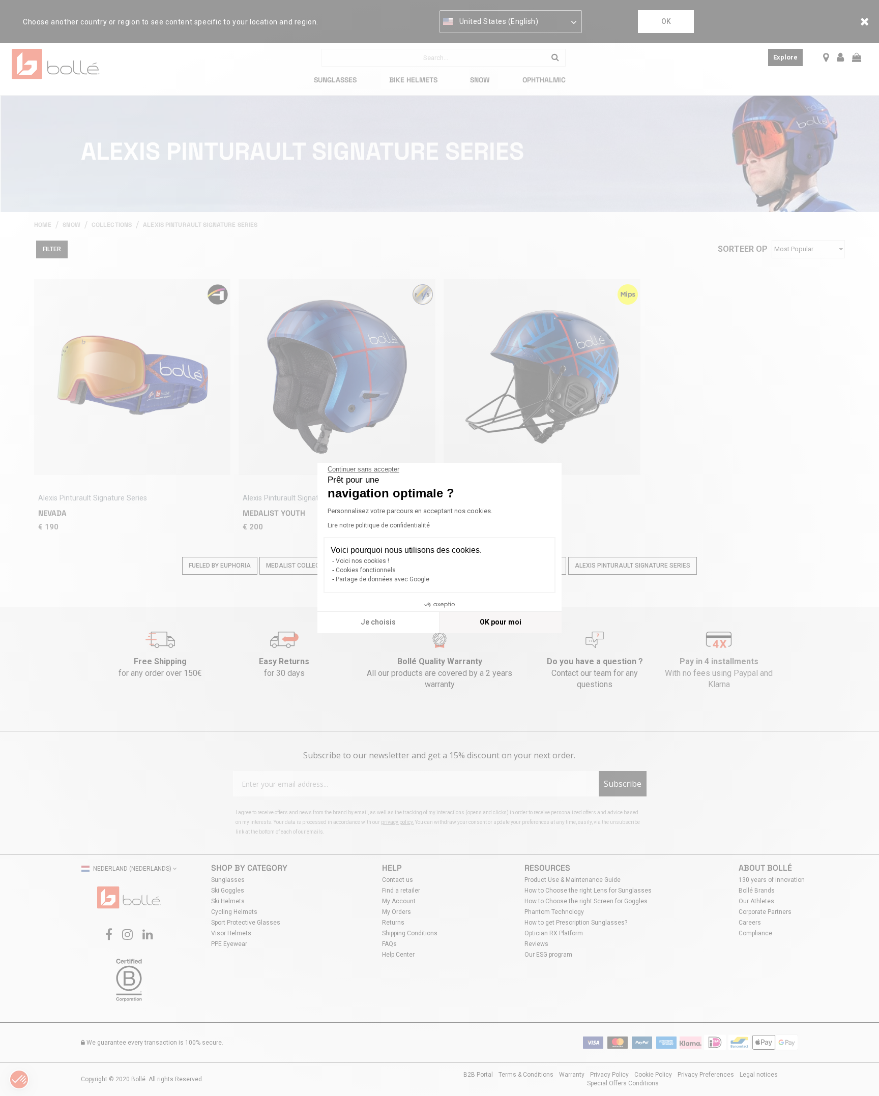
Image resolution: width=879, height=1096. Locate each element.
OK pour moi (500, 622)
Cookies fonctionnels (366, 570)
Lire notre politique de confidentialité (379, 525)
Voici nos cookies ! (362, 561)
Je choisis (378, 622)
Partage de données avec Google (382, 579)
